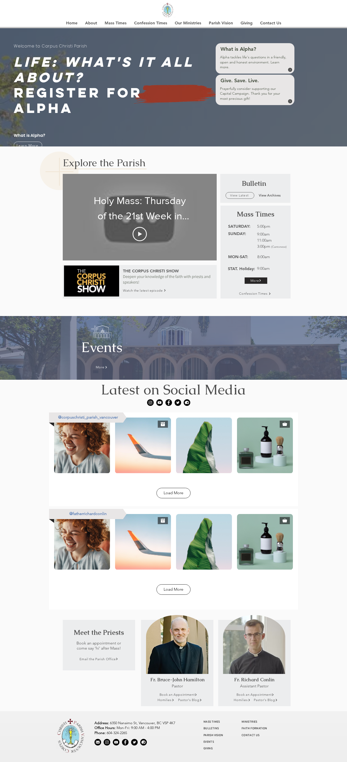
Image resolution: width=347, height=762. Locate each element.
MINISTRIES (249, 721)
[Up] (290, 70)
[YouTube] (159, 402)
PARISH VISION (213, 735)
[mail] (97, 742)
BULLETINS (211, 728)
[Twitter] (178, 402)
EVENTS (208, 741)
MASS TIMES (211, 721)
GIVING (208, 748)
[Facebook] (168, 402)
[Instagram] (150, 402)
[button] (91, 23)
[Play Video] (140, 234)
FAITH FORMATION (254, 728)
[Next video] (206, 217)
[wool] (187, 402)
